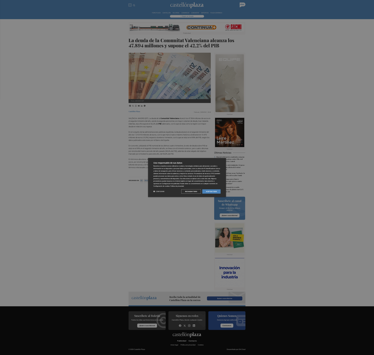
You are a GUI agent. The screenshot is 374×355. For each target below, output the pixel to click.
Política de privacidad (177, 186)
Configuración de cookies (161, 186)
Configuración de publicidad (171, 183)
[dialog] (187, 177)
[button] (158, 191)
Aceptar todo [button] (211, 191)
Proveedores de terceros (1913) (204, 173)
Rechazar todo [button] (191, 191)
